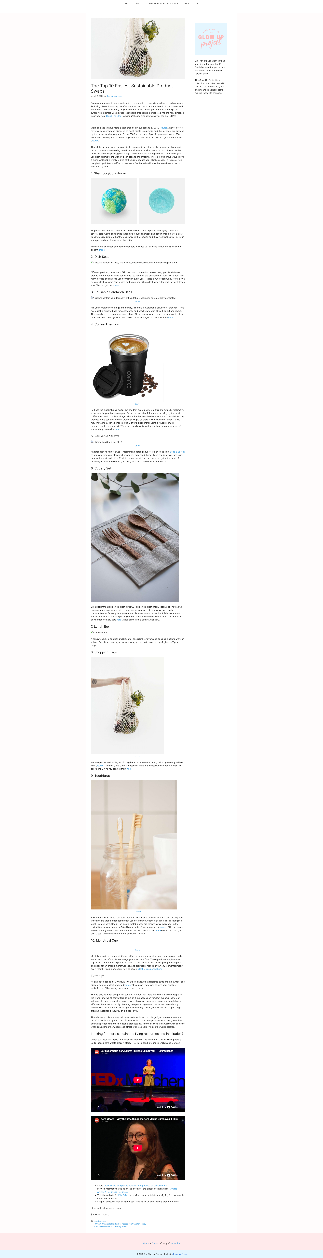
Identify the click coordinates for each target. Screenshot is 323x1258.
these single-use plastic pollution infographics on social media (135, 1185)
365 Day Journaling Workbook (161, 4)
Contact (155, 1243)
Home (127, 4)
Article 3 (112, 1192)
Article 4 (123, 1192)
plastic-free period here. (150, 969)
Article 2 (101, 1192)
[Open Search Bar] (198, 4)
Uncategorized (100, 1221)
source (163, 127)
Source (138, 756)
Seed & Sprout (177, 452)
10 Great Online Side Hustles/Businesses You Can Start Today (120, 1224)
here (117, 285)
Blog (137, 4)
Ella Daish (123, 1195)
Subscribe (175, 1243)
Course (138, 911)
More (186, 4)
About (146, 1243)
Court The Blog (113, 116)
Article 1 (174, 1188)
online (102, 250)
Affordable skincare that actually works (110, 1226)
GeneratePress (180, 1254)
